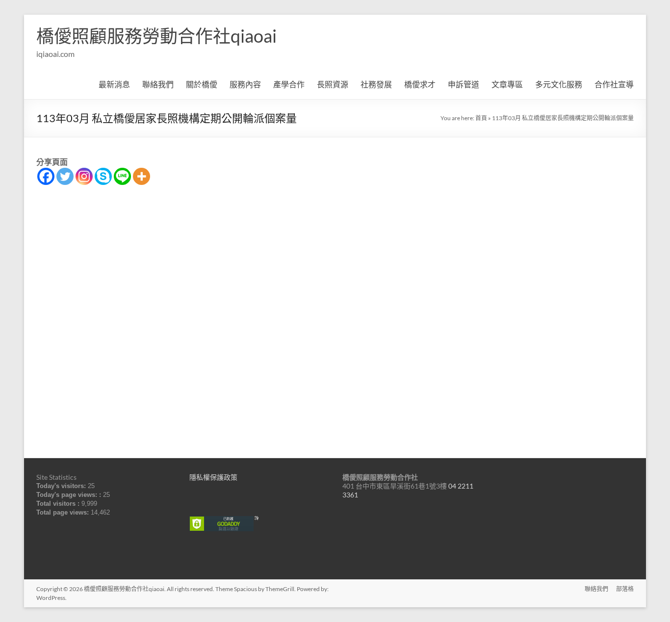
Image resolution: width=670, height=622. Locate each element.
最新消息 (114, 84)
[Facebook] (45, 176)
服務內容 (245, 84)
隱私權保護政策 (213, 477)
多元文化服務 (558, 84)
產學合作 (289, 84)
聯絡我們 (158, 84)
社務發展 (376, 84)
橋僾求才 (420, 84)
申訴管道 (463, 84)
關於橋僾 (201, 84)
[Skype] (103, 176)
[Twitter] (65, 176)
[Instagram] (84, 176)
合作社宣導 (614, 84)
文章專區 (507, 84)
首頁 (481, 118)
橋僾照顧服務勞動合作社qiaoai (156, 36)
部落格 (625, 589)
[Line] (122, 176)
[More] (141, 176)
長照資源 (332, 84)
